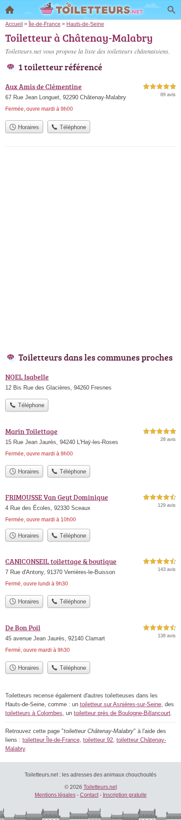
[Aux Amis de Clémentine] (90, 98)
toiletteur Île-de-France (51, 740)
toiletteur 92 (98, 740)
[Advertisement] (90, 251)
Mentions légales (55, 795)
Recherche (171, 9)
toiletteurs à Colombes (33, 713)
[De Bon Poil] (90, 639)
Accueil (9, 9)
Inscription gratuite (125, 795)
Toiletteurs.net (100, 787)
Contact (89, 795)
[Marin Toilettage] (90, 443)
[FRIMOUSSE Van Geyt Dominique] (90, 508)
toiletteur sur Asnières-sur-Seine (120, 704)
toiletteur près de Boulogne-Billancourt (122, 713)
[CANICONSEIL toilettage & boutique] (90, 573)
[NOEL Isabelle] (90, 383)
